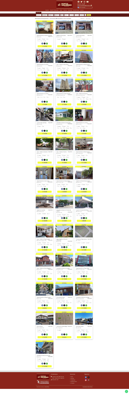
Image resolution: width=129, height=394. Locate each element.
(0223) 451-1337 (55, 379)
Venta (61, 10)
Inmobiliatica (42, 386)
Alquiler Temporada (54, 10)
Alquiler (47, 10)
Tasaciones (70, 10)
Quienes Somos (76, 10)
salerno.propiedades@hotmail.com (84, 5)
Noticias (65, 10)
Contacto (82, 10)
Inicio (72, 376)
